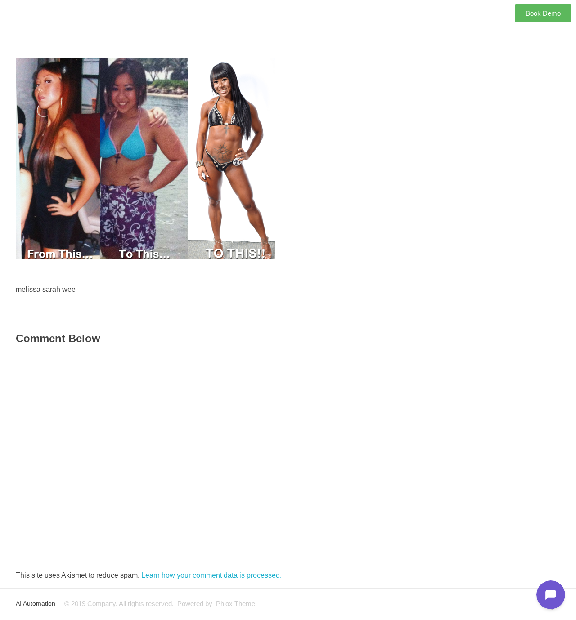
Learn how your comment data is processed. (211, 575)
